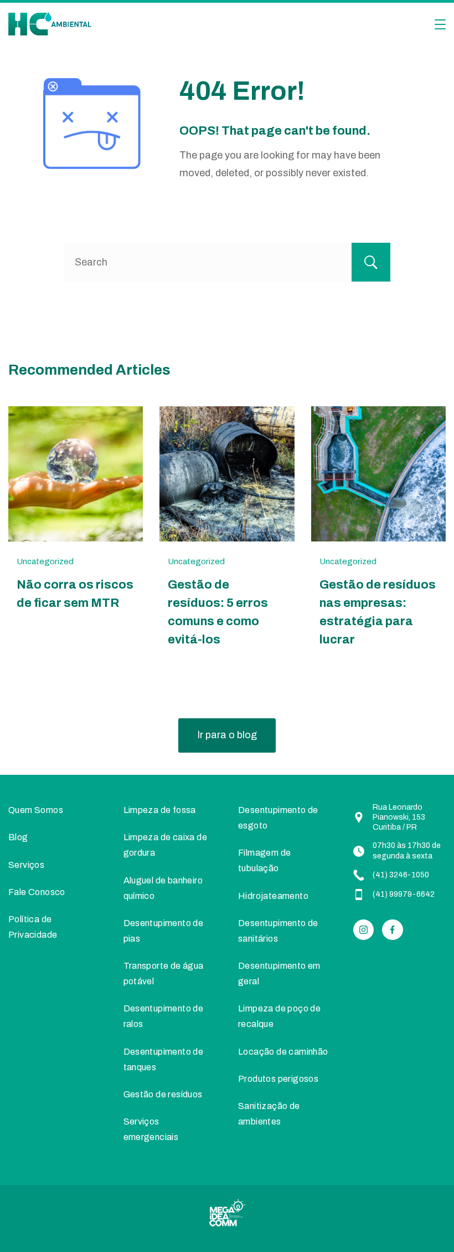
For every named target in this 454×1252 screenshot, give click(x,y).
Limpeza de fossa (159, 810)
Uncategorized (45, 561)
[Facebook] (392, 930)
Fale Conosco (36, 892)
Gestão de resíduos (163, 1094)
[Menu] (440, 24)
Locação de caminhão (283, 1051)
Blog (18, 837)
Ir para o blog (227, 734)
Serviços (26, 865)
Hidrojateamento (273, 896)
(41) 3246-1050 (401, 875)
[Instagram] (363, 930)
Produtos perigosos (278, 1079)
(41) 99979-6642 (404, 894)
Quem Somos (35, 810)
